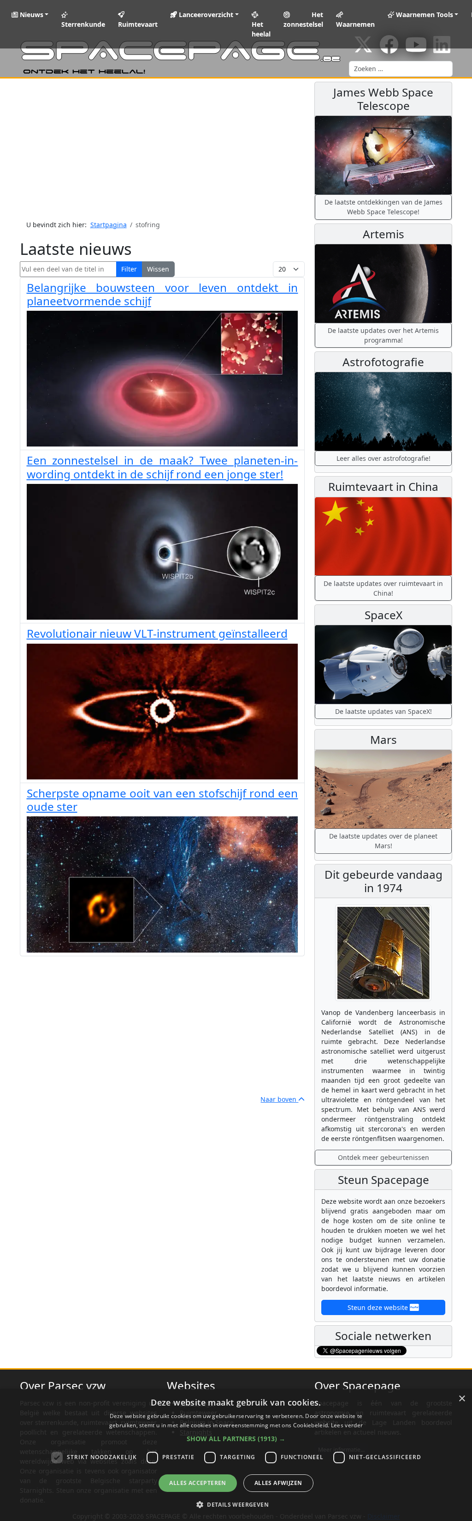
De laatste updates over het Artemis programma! (383, 335)
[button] (236, 1438)
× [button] (461, 1398)
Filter (129, 269)
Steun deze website (379, 1307)
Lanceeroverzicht (205, 14)
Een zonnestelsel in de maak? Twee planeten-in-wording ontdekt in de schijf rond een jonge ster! (162, 467)
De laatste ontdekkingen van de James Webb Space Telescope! (383, 207)
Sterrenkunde (83, 24)
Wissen (158, 269)
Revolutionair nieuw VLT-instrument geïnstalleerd (157, 633)
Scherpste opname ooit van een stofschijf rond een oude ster (162, 799)
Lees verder (347, 1425)
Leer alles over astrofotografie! (383, 458)
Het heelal (261, 29)
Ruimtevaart (138, 24)
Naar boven (279, 1099)
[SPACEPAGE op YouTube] (416, 49)
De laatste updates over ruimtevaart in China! (383, 588)
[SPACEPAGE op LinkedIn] (441, 49)
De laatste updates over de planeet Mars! (383, 841)
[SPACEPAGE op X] (363, 49)
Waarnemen (355, 24)
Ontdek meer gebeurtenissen (383, 1157)
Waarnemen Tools (423, 14)
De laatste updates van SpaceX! (383, 711)
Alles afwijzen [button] (278, 1483)
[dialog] (236, 1455)
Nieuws (30, 14)
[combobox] (401, 69)
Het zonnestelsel (303, 19)
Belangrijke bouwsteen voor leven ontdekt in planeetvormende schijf (162, 294)
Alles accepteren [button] (197, 1483)
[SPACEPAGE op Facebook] (389, 49)
